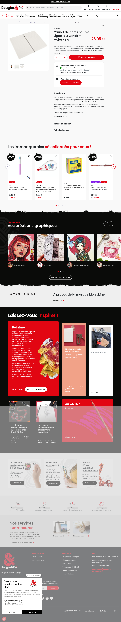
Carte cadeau (37, 557)
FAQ (33, 564)
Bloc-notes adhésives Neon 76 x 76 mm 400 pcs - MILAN (74, 187)
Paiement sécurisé (103, 611)
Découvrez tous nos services (21, 542)
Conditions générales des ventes (72, 611)
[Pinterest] (42, 598)
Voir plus (57, 53)
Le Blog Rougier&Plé (69, 571)
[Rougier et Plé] (9, 561)
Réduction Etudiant (69, 560)
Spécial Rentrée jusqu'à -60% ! (60, 2)
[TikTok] (51, 598)
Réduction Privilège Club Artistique (105, 557)
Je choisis (17, 483)
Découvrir (95, 392)
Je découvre (89, 483)
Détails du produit (62, 123)
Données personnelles (89, 611)
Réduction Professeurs (100, 566)
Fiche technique (61, 130)
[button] (106, 7)
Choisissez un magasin (70, 82)
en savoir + (57, 300)
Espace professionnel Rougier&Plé (101, 570)
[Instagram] (47, 598)
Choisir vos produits (102, 196)
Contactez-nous (38, 560)
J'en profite (53, 483)
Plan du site (115, 611)
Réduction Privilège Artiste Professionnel (102, 561)
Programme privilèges (70, 557)
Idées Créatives (68, 574)
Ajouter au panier (88, 57)
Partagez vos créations (60, 277)
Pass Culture (66, 564)
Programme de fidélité (70, 567)
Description (59, 93)
